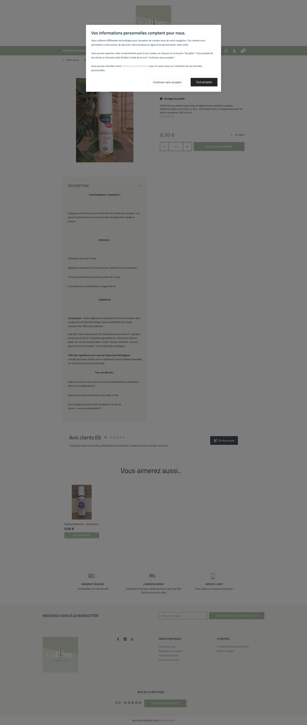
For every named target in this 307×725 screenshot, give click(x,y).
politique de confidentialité (135, 66)
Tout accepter (204, 82)
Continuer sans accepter (167, 82)
